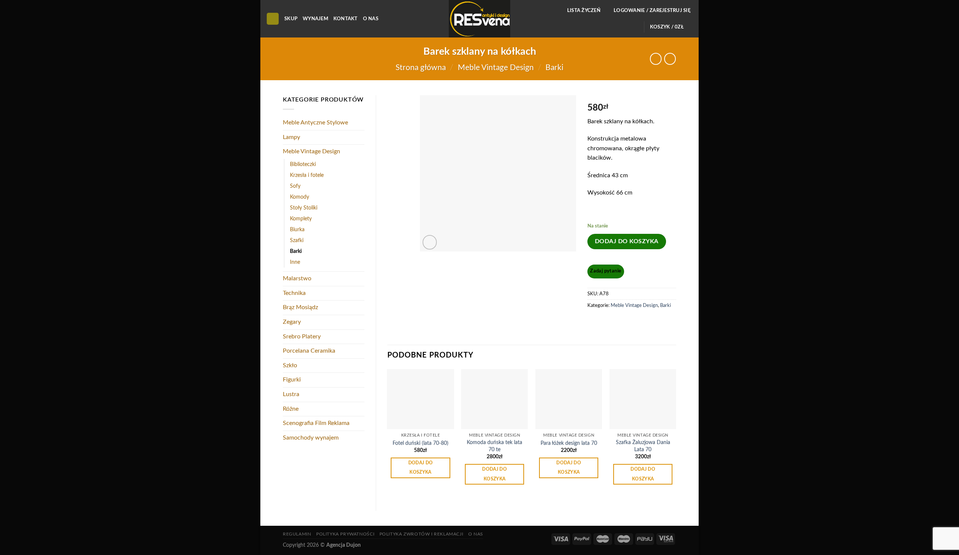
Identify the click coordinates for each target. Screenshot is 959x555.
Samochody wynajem (311, 438)
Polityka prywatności (345, 534)
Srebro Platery (302, 337)
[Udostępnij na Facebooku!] (594, 322)
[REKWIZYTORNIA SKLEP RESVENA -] (479, 18)
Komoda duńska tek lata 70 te (494, 446)
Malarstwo (297, 278)
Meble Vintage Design (496, 68)
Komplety (301, 218)
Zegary (292, 322)
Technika (294, 293)
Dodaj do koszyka (627, 241)
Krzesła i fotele (307, 175)
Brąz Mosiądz (300, 307)
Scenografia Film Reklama (316, 423)
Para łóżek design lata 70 (569, 443)
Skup (290, 18)
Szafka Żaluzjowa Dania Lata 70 (643, 446)
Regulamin (297, 534)
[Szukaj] (273, 19)
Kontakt (345, 18)
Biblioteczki (303, 164)
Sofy (295, 186)
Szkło (290, 365)
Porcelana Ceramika (309, 351)
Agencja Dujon (343, 545)
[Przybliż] (430, 242)
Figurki (292, 380)
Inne (295, 262)
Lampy (291, 137)
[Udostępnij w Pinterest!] (608, 322)
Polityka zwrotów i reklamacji (421, 534)
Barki (554, 68)
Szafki (296, 240)
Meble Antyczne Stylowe (315, 123)
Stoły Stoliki (303, 208)
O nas (370, 18)
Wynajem (315, 18)
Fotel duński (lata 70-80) (420, 443)
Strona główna (421, 68)
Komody (299, 197)
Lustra (291, 394)
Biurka (297, 229)
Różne (291, 409)
